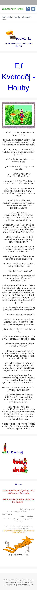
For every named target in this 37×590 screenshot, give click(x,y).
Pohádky (17, 17)
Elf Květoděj (26, 17)
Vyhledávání (28, 9)
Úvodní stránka (7, 17)
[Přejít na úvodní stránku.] (19, 9)
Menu (33, 9)
